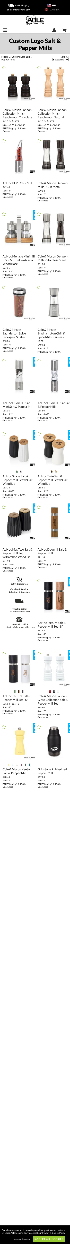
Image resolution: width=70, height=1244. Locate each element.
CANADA (54, 9)
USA (54, 5)
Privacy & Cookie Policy (53, 1233)
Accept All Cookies (49, 1239)
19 (6, 56)
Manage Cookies (21, 1239)
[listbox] (60, 59)
